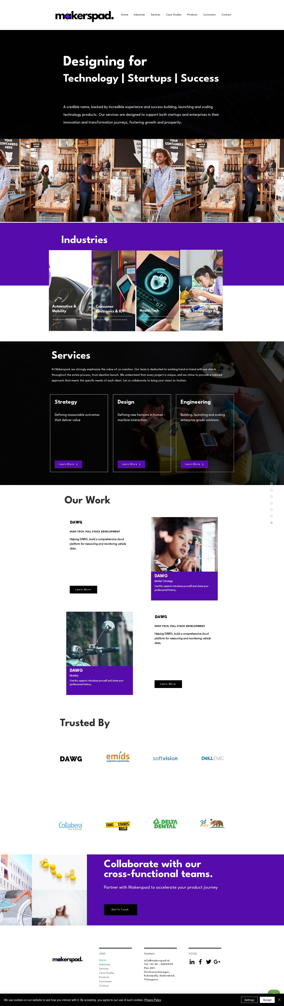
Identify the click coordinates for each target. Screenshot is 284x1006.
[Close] (279, 1000)
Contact (104, 986)
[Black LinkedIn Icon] (192, 961)
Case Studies (106, 973)
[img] (59, 872)
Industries (104, 964)
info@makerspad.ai (157, 960)
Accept (267, 1000)
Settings (249, 1000)
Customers (105, 981)
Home (102, 960)
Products (104, 977)
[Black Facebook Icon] (200, 961)
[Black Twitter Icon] (208, 961)
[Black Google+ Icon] (216, 961)
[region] (70, 290)
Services (104, 969)
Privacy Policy (152, 1000)
